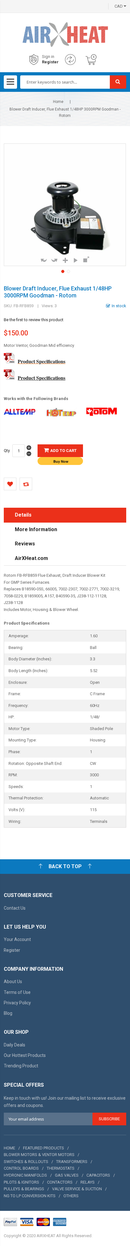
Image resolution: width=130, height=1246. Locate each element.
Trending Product (21, 1065)
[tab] (65, 515)
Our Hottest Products (25, 1055)
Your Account (17, 939)
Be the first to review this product (33, 319)
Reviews (25, 544)
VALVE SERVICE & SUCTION (77, 1188)
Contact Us (15, 908)
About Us (13, 981)
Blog (8, 1013)
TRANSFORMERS (71, 1161)
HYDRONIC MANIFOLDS (25, 1175)
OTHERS (71, 1195)
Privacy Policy (17, 1002)
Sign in (48, 56)
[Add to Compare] (26, 484)
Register (50, 62)
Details (23, 515)
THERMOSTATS (60, 1168)
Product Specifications (41, 361)
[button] (62, 271)
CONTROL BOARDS (21, 1168)
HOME (9, 1148)
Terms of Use (17, 992)
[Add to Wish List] (10, 484)
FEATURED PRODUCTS (43, 1148)
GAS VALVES (67, 1175)
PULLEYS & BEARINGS (24, 1188)
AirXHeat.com (31, 558)
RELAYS (87, 1182)
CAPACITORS (98, 1175)
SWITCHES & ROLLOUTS (26, 1161)
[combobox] (64, 82)
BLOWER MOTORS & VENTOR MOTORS (39, 1154)
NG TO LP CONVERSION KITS (30, 1195)
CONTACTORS (60, 1182)
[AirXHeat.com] (65, 27)
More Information (36, 529)
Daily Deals (14, 1044)
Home (58, 101)
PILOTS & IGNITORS (21, 1182)
